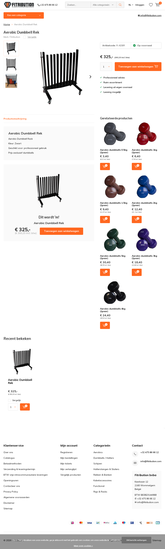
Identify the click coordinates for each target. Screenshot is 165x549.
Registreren (66, 452)
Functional (98, 486)
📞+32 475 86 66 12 (47, 5)
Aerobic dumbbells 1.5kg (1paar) (113, 204)
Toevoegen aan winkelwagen (61, 231)
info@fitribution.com (151, 461)
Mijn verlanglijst (68, 469)
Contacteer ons (12, 486)
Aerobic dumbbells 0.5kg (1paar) (113, 151)
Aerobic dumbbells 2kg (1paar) (144, 204)
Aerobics (98, 452)
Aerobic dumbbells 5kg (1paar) (112, 257)
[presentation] (90, 77)
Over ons (8, 452)
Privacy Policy (11, 491)
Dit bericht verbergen (136, 540)
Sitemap (8, 508)
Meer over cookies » (83, 546)
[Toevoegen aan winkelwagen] (25, 407)
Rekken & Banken (102, 474)
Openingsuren (11, 480)
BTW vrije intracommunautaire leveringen (26, 474)
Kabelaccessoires (102, 480)
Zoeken (120, 5)
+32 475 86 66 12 (150, 452)
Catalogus (9, 457)
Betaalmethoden (12, 463)
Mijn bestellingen (69, 457)
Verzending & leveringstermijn (19, 469)
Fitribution (15, 36)
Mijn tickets (66, 463)
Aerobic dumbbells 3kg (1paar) (144, 257)
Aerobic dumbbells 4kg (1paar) (112, 310)
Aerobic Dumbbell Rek (20, 381)
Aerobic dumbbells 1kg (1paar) (144, 151)
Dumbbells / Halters (103, 457)
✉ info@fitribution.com (149, 15)
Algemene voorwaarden (16, 497)
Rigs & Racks (100, 491)
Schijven (97, 463)
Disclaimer (9, 502)
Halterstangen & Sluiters (106, 469)
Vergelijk (16, 400)
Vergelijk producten (70, 474)
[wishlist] (151, 5)
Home (7, 24)
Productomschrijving (15, 118)
